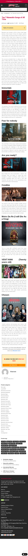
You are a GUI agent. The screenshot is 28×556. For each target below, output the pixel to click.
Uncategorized (7, 13)
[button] (24, 27)
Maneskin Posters (5, 418)
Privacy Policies (4, 493)
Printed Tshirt (10, 453)
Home (2, 13)
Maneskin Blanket (5, 395)
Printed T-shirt (4, 453)
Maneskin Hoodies (5, 406)
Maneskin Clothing (12, 445)
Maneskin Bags (4, 394)
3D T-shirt (3, 441)
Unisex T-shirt (22, 453)
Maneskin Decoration (5, 401)
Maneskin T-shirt (21, 449)
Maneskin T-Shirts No (14, 451)
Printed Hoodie (22, 451)
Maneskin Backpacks (5, 392)
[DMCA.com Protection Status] (14, 500)
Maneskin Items (23, 447)
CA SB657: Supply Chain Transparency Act (10, 497)
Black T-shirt (9, 441)
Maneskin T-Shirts (5, 427)
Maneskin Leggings (5, 411)
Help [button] (25, 554)
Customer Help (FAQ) (6, 513)
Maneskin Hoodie (15, 447)
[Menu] (3, 5)
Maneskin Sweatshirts (5, 425)
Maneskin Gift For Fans (6, 447)
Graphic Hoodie (12, 443)
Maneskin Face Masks (6, 402)
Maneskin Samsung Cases (7, 422)
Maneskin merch (16, 350)
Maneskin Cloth (4, 399)
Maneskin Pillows (4, 417)
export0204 (3, 388)
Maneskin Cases (4, 397)
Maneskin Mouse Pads (6, 413)
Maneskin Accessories (6, 390)
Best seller (3, 387)
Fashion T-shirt (4, 443)
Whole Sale (3, 514)
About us (3, 489)
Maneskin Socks (4, 424)
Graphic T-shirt (19, 443)
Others (2, 431)
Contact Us (3, 511)
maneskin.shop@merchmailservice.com (13, 527)
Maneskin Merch (13, 449)
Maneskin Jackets (5, 410)
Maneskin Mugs (4, 415)
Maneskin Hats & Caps (6, 404)
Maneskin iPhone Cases (6, 408)
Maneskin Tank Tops (5, 429)
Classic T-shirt (22, 441)
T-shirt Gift (17, 453)
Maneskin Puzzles (5, 420)
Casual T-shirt (15, 441)
